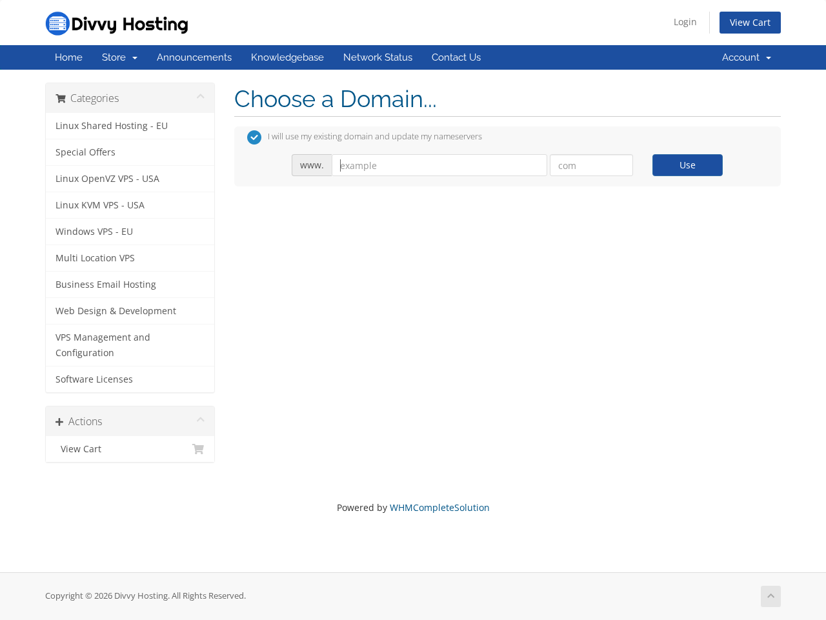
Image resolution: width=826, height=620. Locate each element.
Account (743, 57)
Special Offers (85, 152)
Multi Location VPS (95, 258)
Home (69, 57)
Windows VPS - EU (94, 231)
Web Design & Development (115, 311)
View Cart (750, 22)
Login (685, 21)
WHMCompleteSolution (440, 507)
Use (688, 165)
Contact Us (456, 57)
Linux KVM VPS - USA (100, 205)
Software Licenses (94, 379)
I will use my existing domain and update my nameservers (375, 137)
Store (116, 57)
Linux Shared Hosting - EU (111, 126)
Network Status (377, 57)
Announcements (194, 57)
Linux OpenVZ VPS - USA (107, 179)
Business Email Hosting (105, 284)
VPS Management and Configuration (102, 345)
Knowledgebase (287, 57)
